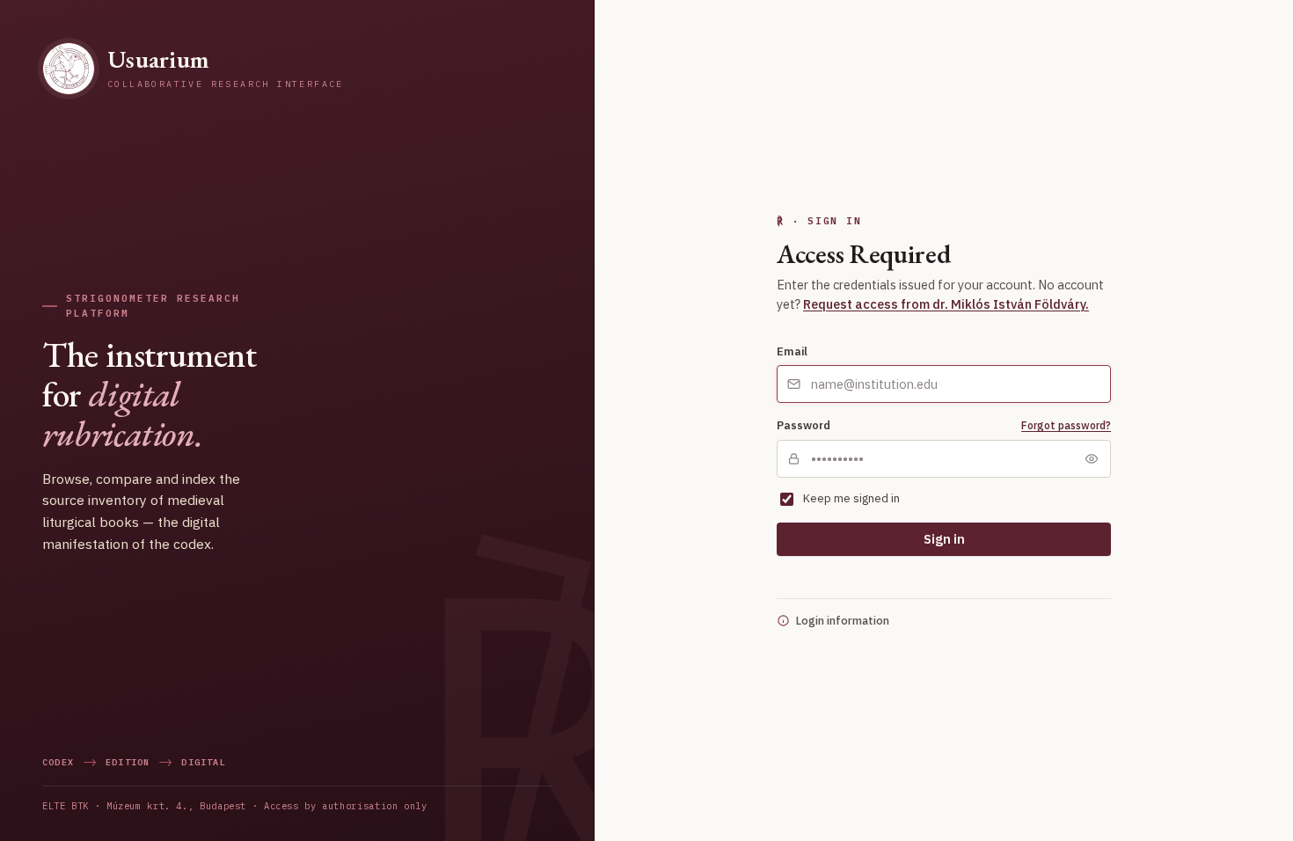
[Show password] (1091, 458)
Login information (842, 620)
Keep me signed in (851, 498)
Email (792, 351)
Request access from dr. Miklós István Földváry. (946, 304)
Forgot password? (1066, 425)
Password (803, 425)
